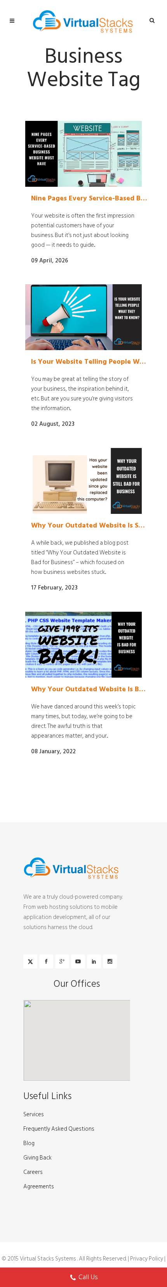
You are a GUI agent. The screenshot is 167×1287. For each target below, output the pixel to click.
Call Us (88, 1277)
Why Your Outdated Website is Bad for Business (89, 689)
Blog (29, 1143)
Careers (33, 1172)
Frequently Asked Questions (58, 1129)
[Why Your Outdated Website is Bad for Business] (83, 645)
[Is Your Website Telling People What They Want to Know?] (83, 317)
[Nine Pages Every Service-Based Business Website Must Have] (83, 154)
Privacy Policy (146, 1259)
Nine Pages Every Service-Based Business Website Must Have (89, 198)
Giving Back (37, 1158)
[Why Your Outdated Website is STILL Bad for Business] (83, 481)
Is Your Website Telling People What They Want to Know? (89, 362)
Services (33, 1115)
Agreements (38, 1187)
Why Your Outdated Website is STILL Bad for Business (89, 525)
